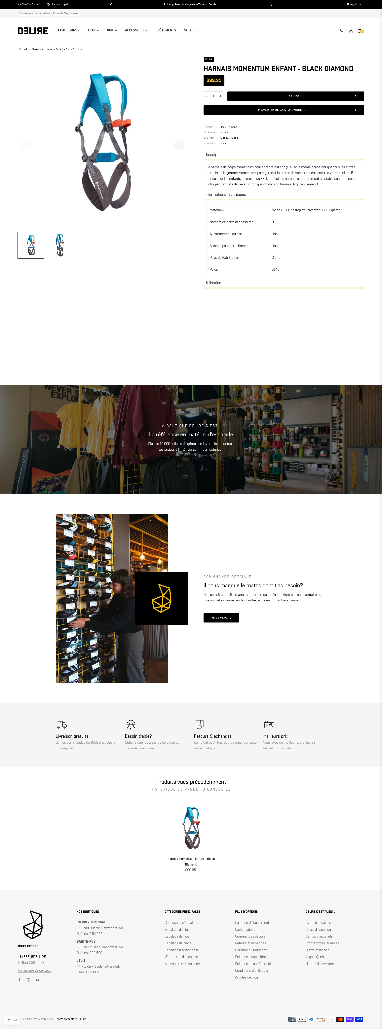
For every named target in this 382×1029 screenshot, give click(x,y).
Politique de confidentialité (255, 964)
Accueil (23, 49)
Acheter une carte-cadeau (34, 13)
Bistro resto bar (317, 950)
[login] (351, 30)
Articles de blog (246, 977)
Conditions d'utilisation (252, 971)
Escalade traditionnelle (182, 950)
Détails (213, 4)
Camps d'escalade (319, 936)
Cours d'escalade (318, 930)
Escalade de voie (177, 936)
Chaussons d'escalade (181, 923)
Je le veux (219, 617)
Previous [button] (26, 144)
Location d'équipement (252, 923)
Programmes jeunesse (322, 943)
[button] (110, 4)
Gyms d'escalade (318, 923)
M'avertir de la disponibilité (282, 109)
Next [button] (179, 144)
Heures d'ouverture (320, 964)
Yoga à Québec (316, 957)
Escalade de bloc (177, 930)
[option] (103, 142)
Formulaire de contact (34, 970)
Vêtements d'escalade (181, 957)
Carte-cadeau (245, 930)
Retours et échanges (250, 943)
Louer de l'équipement (66, 13)
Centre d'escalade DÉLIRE (71, 1019)
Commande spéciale (250, 936)
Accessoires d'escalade (182, 964)
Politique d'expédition (251, 957)
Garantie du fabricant (251, 950)
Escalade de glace (178, 943)
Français (352, 4)
